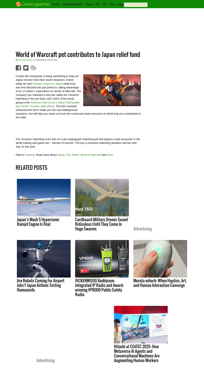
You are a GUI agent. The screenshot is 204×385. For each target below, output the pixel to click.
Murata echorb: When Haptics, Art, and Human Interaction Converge (160, 283)
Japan (61, 154)
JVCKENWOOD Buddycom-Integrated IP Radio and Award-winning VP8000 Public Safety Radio (99, 287)
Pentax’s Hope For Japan (47, 83)
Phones (89, 4)
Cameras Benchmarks (73, 4)
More (112, 4)
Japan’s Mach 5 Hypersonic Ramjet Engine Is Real (38, 221)
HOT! (104, 4)
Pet (68, 154)
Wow (110, 154)
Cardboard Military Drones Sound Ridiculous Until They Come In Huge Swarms (101, 224)
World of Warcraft (90, 154)
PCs (97, 4)
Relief (75, 154)
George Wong (25, 60)
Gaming (29, 154)
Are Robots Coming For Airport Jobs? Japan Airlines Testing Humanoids (40, 285)
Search (120, 4)
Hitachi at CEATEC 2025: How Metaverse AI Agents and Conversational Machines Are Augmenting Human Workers (136, 353)
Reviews (55, 4)
